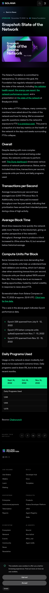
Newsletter (6, 551)
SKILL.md (29, 539)
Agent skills (30, 543)
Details (6, 589)
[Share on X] (22, 435)
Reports (5, 513)
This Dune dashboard (17, 161)
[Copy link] (44, 435)
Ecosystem (6, 530)
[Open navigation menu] (45, 3)
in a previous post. (26, 123)
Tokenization (7, 509)
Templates (30, 483)
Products (29, 500)
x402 (28, 509)
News (4, 547)
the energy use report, (25, 90)
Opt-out (24, 577)
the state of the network (28, 98)
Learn (4, 483)
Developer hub (31, 475)
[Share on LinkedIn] (33, 435)
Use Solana (6, 475)
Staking (5, 487)
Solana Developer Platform (36, 504)
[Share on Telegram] (39, 435)
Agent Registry (31, 513)
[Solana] (8, 3)
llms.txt (28, 530)
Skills (28, 517)
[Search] (39, 3)
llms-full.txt (30, 534)
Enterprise (6, 500)
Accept (24, 583)
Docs (28, 479)
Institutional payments (10, 504)
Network (5, 534)
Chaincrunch (16, 419)
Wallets (5, 479)
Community (6, 543)
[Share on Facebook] (27, 435)
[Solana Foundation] (24, 450)
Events (5, 539)
